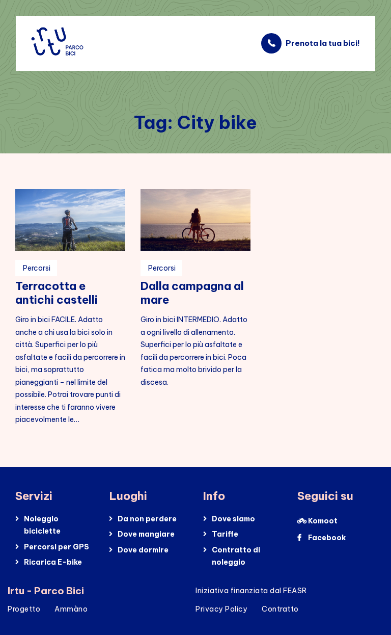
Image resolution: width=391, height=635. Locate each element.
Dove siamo (233, 518)
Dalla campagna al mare (192, 292)
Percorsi (36, 268)
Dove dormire (143, 549)
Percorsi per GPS (56, 546)
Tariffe (225, 534)
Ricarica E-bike (53, 562)
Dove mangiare (146, 534)
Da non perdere (147, 518)
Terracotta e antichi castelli (56, 292)
